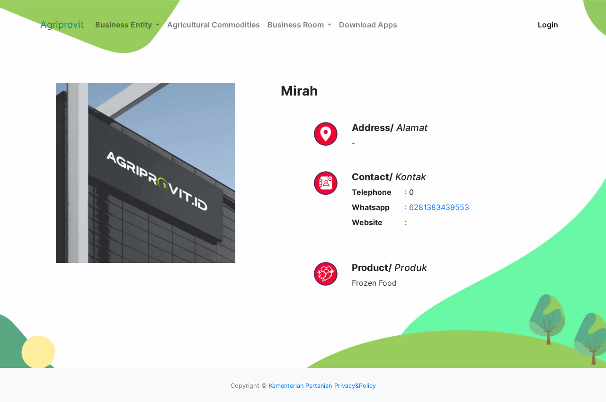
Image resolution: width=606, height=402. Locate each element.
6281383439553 (439, 207)
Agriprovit (62, 24)
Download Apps (368, 24)
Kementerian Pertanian (300, 385)
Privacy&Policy (355, 385)
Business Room (296, 24)
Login (548, 24)
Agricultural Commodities (213, 24)
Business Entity (124, 24)
